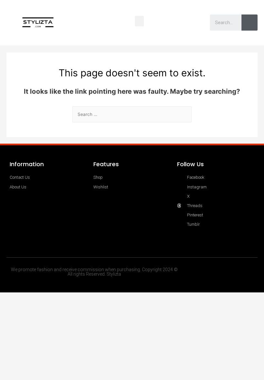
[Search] (249, 22)
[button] (139, 21)
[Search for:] (132, 114)
